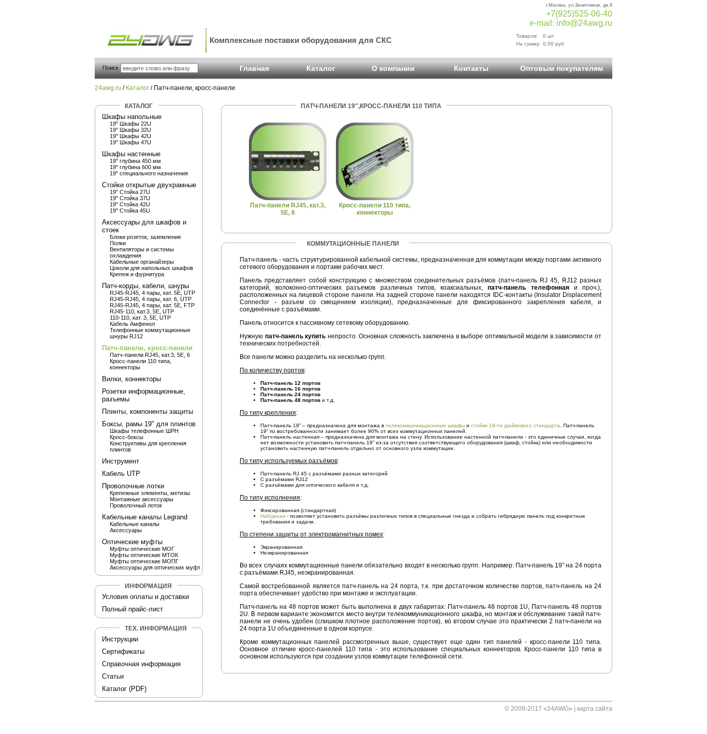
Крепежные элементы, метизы (150, 493)
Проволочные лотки (133, 486)
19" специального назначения (149, 173)
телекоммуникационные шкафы (425, 425)
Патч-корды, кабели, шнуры (145, 286)
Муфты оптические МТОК (144, 555)
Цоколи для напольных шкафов (151, 268)
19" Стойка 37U (130, 198)
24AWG (558, 708)
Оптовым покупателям (561, 68)
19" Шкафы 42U (130, 136)
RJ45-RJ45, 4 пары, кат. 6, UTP (151, 299)
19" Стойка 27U (130, 192)
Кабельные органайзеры (142, 262)
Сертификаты (123, 651)
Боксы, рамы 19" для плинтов (149, 424)
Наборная (272, 516)
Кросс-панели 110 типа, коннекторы (374, 209)
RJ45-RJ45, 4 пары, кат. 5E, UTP (152, 293)
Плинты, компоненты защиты (147, 411)
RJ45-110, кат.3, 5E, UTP (142, 311)
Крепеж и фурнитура (137, 274)
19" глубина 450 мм (135, 161)
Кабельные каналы (134, 524)
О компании (393, 68)
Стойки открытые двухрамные (149, 185)
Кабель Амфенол (132, 324)
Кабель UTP (121, 473)
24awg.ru (108, 88)
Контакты (471, 68)
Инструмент (120, 461)
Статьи (113, 676)
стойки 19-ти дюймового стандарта (515, 425)
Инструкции (120, 639)
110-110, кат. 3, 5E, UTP (140, 317)
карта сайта (594, 708)
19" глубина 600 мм (135, 167)
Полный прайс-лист (132, 609)
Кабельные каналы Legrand (144, 517)
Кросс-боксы (126, 437)
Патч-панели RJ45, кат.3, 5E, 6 (150, 355)
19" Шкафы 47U (130, 142)
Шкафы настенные (131, 154)
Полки (118, 243)
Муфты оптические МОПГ (144, 561)
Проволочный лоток (136, 505)
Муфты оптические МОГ (142, 549)
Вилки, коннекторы (131, 379)
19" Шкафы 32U (130, 130)
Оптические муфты (132, 542)
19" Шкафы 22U (130, 124)
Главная (254, 68)
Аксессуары (126, 530)
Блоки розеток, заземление (145, 237)
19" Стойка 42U (130, 204)
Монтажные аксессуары (141, 499)
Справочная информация (141, 664)
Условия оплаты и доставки (145, 597)
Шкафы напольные (131, 117)
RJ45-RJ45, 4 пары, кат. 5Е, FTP (152, 305)
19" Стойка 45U (130, 210)
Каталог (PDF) (124, 689)
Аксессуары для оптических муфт (155, 567)
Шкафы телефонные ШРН (144, 431)
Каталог (320, 68)
